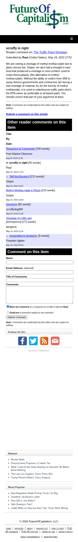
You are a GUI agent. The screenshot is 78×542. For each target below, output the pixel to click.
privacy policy (66, 531)
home (8, 528)
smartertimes (51, 536)
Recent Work (17, 459)
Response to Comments (20, 148)
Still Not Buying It (19, 176)
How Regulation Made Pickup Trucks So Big (34, 493)
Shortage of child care (19, 218)
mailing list (42, 528)
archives (19, 528)
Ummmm (11, 204)
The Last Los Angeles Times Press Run (32, 474)
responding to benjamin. (23, 235)
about (30, 528)
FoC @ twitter (30, 531)
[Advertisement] (39, 376)
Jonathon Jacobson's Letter (25, 496)
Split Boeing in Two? (21, 504)
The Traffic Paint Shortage (50, 52)
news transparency (30, 536)
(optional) (20, 268)
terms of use (48, 531)
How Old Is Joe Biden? (23, 500)
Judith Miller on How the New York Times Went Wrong (39, 508)
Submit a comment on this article (27, 114)
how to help (58, 528)
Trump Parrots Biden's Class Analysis (31, 477)
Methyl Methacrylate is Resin (23, 190)
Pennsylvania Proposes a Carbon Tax (30, 463)
